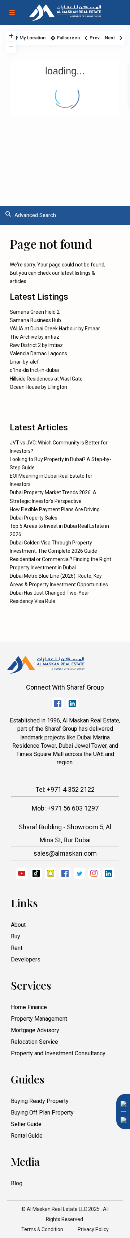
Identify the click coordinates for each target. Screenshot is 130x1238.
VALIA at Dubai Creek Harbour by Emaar (55, 328)
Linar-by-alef (24, 362)
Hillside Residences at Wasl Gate (46, 379)
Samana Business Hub (35, 320)
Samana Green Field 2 (35, 312)
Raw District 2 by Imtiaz (36, 345)
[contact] (121, 1139)
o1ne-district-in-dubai (34, 370)
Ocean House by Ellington (38, 387)
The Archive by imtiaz (34, 337)
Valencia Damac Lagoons (38, 353)
